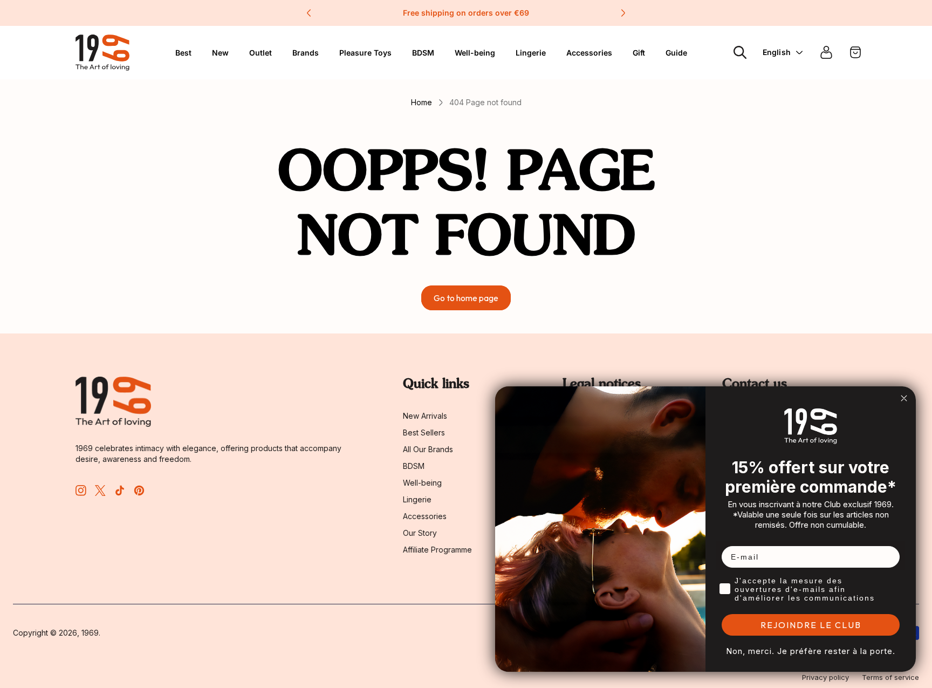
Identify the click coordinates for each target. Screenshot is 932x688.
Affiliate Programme (437, 549)
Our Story (420, 532)
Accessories (425, 516)
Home (421, 102)
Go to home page (466, 297)
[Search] (740, 52)
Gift (639, 52)
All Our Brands (428, 449)
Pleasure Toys (365, 52)
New (220, 52)
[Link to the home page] (113, 402)
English (777, 52)
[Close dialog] (903, 398)
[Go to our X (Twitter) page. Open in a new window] (100, 490)
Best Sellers (424, 432)
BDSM (423, 52)
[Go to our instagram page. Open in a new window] (81, 490)
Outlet (260, 52)
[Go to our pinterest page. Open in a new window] (139, 490)
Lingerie (531, 52)
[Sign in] (826, 52)
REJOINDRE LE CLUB (810, 624)
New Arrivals (425, 415)
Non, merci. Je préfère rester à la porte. (810, 651)
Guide (676, 52)
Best (183, 52)
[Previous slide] (309, 13)
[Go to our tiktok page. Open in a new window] (119, 490)
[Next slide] (623, 13)
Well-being (422, 482)
